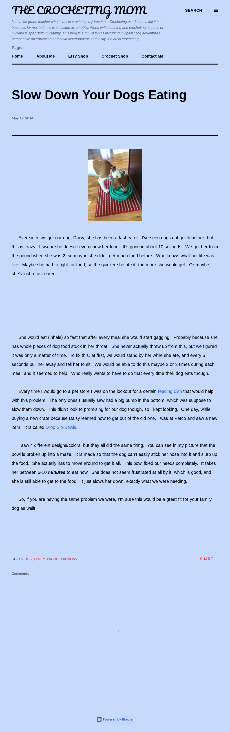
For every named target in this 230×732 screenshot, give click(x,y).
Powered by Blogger (118, 719)
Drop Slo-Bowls (61, 427)
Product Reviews (62, 559)
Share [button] (206, 559)
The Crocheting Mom (79, 10)
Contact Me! (153, 56)
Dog (28, 559)
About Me (45, 56)
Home (17, 56)
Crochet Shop (115, 56)
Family (40, 559)
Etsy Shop (78, 56)
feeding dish (170, 391)
